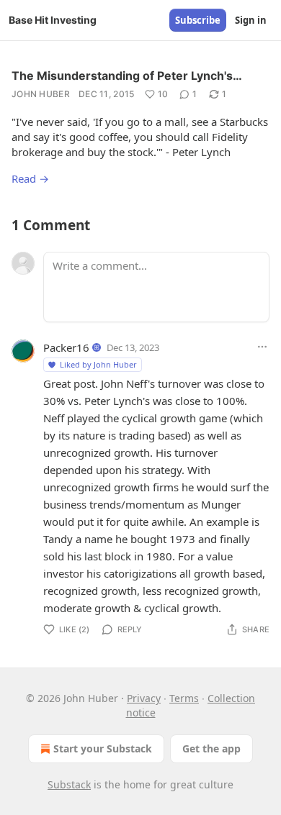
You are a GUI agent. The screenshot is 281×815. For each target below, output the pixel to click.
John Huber (41, 93)
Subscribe (197, 20)
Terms (184, 698)
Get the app (211, 748)
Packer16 (66, 347)
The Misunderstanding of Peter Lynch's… (127, 75)
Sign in (251, 20)
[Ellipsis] (262, 346)
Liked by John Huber (98, 364)
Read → (30, 178)
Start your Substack (102, 748)
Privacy (144, 698)
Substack (69, 784)
